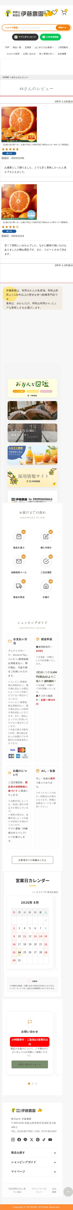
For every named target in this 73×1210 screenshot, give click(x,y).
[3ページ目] (36, 1084)
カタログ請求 (13, 54)
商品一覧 (17, 47)
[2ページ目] (32, 1084)
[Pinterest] (38, 1140)
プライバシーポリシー (38, 1190)
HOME (6, 77)
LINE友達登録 (52, 37)
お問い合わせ (29, 54)
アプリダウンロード (27, 37)
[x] (31, 1140)
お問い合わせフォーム (29, 1064)
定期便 (28, 47)
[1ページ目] (29, 1084)
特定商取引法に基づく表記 (17, 1190)
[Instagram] (13, 1140)
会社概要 (62, 54)
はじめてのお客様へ (44, 47)
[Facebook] (19, 1140)
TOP (7, 47)
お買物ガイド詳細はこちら (32, 859)
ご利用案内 (62, 47)
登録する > (63, 27)
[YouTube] (50, 1140)
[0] (54, 13)
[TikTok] (44, 1140)
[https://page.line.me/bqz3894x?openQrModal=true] (25, 1140)
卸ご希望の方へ (46, 54)
